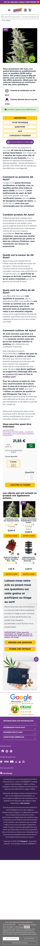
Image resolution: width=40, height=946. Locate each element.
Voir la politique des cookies (27, 934)
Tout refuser (29, 938)
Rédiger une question (20, 642)
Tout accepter (11, 938)
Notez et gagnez (9, 66)
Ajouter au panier (20, 485)
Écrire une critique (20, 649)
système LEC (12, 374)
